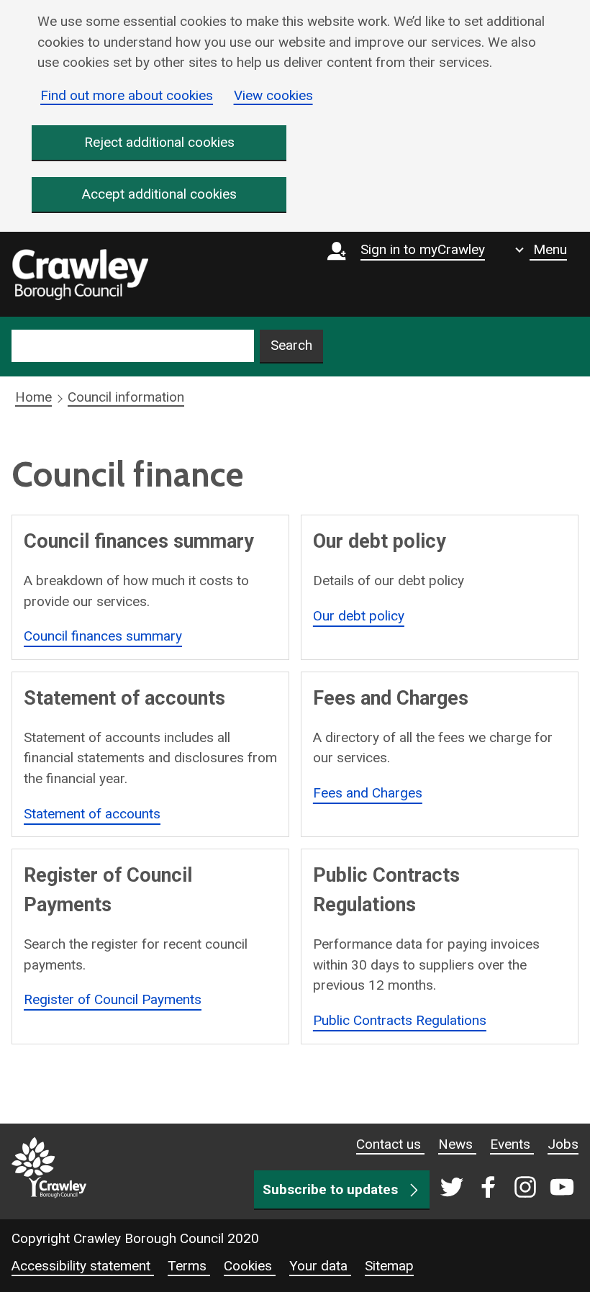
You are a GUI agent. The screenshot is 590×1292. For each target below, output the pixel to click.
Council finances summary (103, 636)
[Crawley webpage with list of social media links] (504, 1188)
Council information (126, 397)
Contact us (390, 1144)
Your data (320, 1265)
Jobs (563, 1144)
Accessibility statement (83, 1265)
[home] (80, 274)
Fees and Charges (367, 793)
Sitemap (389, 1265)
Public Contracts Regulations (399, 1020)
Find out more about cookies (126, 95)
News (457, 1144)
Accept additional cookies (159, 194)
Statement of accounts (92, 813)
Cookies (250, 1265)
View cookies (273, 95)
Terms (189, 1265)
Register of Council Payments (112, 999)
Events (512, 1144)
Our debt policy (358, 615)
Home (33, 397)
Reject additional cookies (159, 142)
